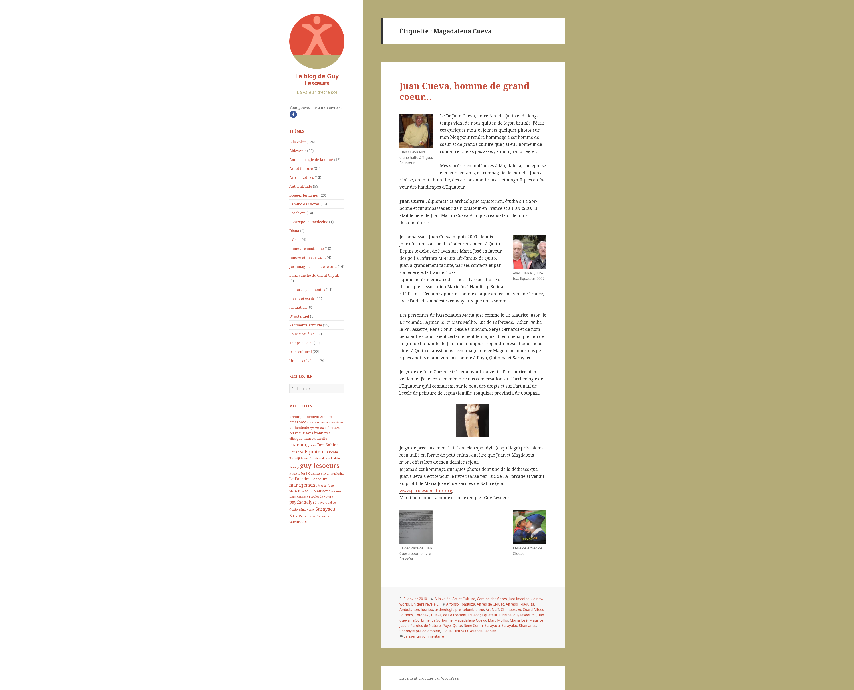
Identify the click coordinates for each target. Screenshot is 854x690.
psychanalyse (303, 502)
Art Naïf (492, 609)
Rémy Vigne (307, 509)
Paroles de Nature (321, 497)
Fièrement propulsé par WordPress (429, 678)
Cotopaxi (422, 614)
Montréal (336, 491)
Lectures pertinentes (307, 289)
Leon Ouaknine (333, 473)
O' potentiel (299, 316)
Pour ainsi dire (301, 334)
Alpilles (326, 417)
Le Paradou (300, 478)
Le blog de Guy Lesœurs (317, 79)
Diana (294, 230)
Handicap (294, 473)
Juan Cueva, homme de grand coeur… (464, 91)
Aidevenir (297, 150)
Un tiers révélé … (304, 360)
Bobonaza (332, 428)
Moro (292, 496)
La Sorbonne (442, 620)
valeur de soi (299, 522)
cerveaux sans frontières (309, 432)
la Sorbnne (420, 620)
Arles (339, 422)
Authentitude (300, 186)
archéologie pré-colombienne (459, 609)
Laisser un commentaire (423, 636)
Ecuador (296, 452)
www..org (425, 490)
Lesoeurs (320, 478)
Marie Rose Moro (301, 491)
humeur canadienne (306, 248)
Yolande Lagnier (482, 630)
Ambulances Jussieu (416, 609)
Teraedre (323, 516)
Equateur (315, 451)
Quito (293, 509)
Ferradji (294, 458)
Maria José (326, 485)
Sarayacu (325, 509)
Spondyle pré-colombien (419, 630)
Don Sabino (328, 444)
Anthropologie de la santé (311, 159)
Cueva (436, 614)
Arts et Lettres (301, 177)
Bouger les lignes (304, 195)
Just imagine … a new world (313, 266)
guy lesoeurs (319, 465)
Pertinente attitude (305, 325)
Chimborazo (511, 609)
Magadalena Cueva (470, 620)
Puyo (321, 503)
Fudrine (336, 458)
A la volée (297, 141)
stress (313, 516)
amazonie (297, 421)
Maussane (322, 491)
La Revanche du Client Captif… (315, 275)
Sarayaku (299, 516)
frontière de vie (319, 458)
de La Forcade (454, 614)
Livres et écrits (302, 298)
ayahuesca (317, 428)
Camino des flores (304, 204)
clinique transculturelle (308, 438)
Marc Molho (498, 620)
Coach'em (297, 213)
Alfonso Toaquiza (460, 604)
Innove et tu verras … (307, 257)
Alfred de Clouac (490, 604)
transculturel (300, 351)
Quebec (330, 503)
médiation (298, 307)
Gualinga (294, 467)
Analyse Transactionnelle (321, 422)
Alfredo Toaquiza (520, 604)
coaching (299, 444)
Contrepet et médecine (308, 221)
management (303, 485)
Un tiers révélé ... (425, 604)
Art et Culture (301, 168)
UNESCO (460, 630)
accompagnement (304, 416)
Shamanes (527, 625)
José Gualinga (311, 473)
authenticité (299, 427)
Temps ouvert (301, 342)
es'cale (295, 239)
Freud (304, 458)
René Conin (473, 625)
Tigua (447, 630)
